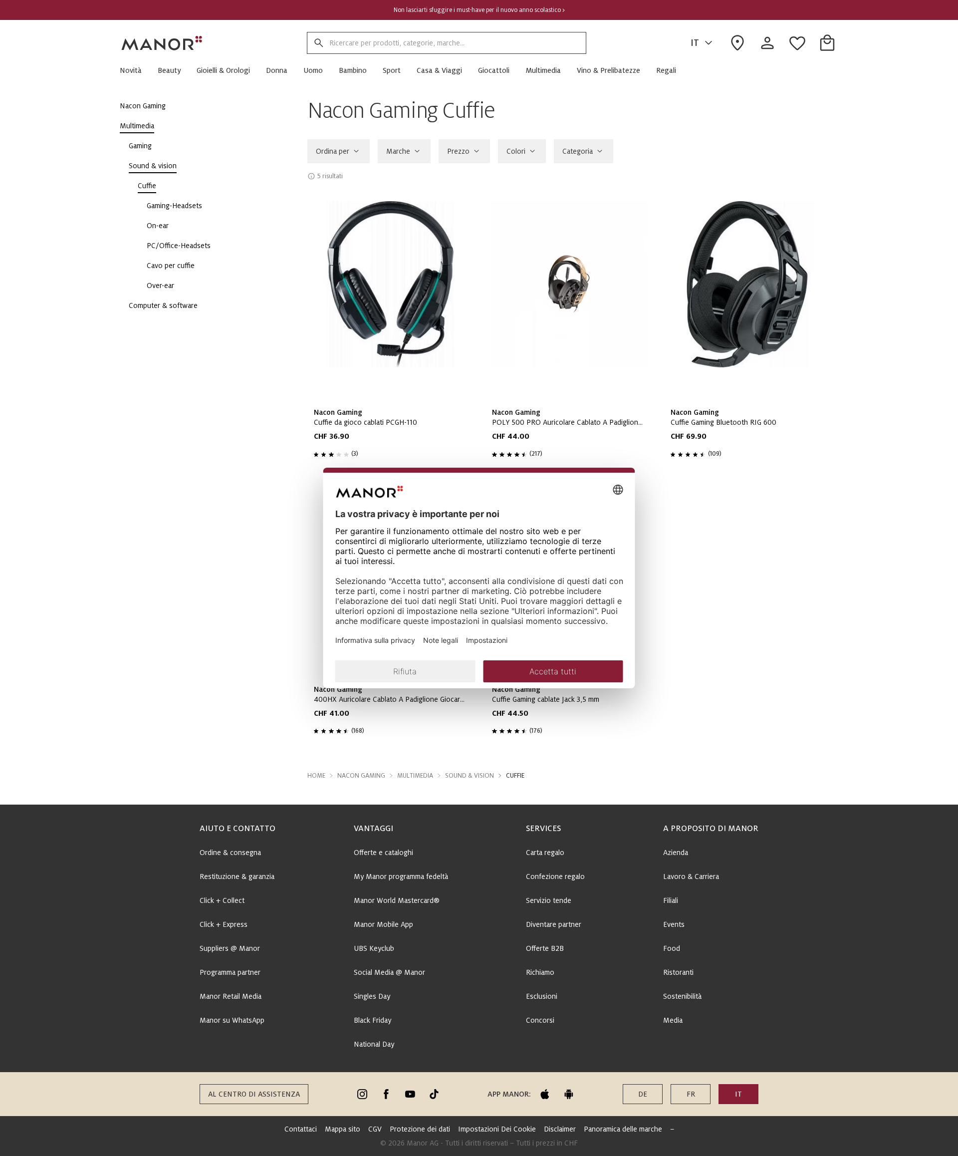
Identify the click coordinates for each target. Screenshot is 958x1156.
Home (316, 775)
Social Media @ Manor (389, 972)
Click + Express (223, 924)
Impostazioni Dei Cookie (497, 1129)
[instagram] (362, 1094)
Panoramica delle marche (623, 1129)
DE (642, 1094)
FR (691, 1094)
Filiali (670, 900)
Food (671, 948)
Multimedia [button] (415, 775)
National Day (374, 1044)
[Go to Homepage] (162, 43)
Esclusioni (541, 996)
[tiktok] (434, 1094)
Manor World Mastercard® (397, 900)
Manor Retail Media (230, 996)
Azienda (675, 853)
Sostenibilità (682, 996)
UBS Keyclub (374, 948)
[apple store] (545, 1094)
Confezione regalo (555, 876)
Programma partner (230, 972)
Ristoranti (678, 972)
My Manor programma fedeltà (401, 876)
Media (673, 1020)
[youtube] (410, 1094)
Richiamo (540, 972)
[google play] (569, 1094)
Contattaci (300, 1129)
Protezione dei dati (420, 1129)
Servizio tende (548, 900)
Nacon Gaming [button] (361, 775)
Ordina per (332, 151)
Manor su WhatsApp (232, 1020)
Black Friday (372, 1020)
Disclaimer (560, 1129)
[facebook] (386, 1094)
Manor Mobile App (383, 924)
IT (695, 43)
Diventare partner (553, 924)
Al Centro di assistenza (254, 1094)
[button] (135, 70)
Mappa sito (342, 1129)
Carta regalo (545, 853)
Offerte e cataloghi (383, 853)
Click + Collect (222, 900)
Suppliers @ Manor (230, 948)
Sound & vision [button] (469, 775)
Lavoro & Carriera (691, 876)
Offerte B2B (545, 948)
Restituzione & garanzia (237, 876)
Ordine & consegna (230, 853)
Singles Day (372, 996)
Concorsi (540, 1020)
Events (674, 924)
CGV (375, 1129)
